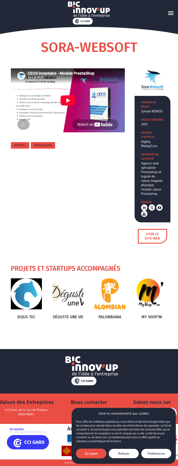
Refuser (123, 453)
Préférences (156, 453)
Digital (20, 145)
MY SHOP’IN (152, 317)
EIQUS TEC (26, 317)
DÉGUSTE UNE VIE (68, 317)
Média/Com (43, 145)
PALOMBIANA (110, 317)
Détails (26, 294)
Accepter (91, 453)
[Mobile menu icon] (171, 13)
